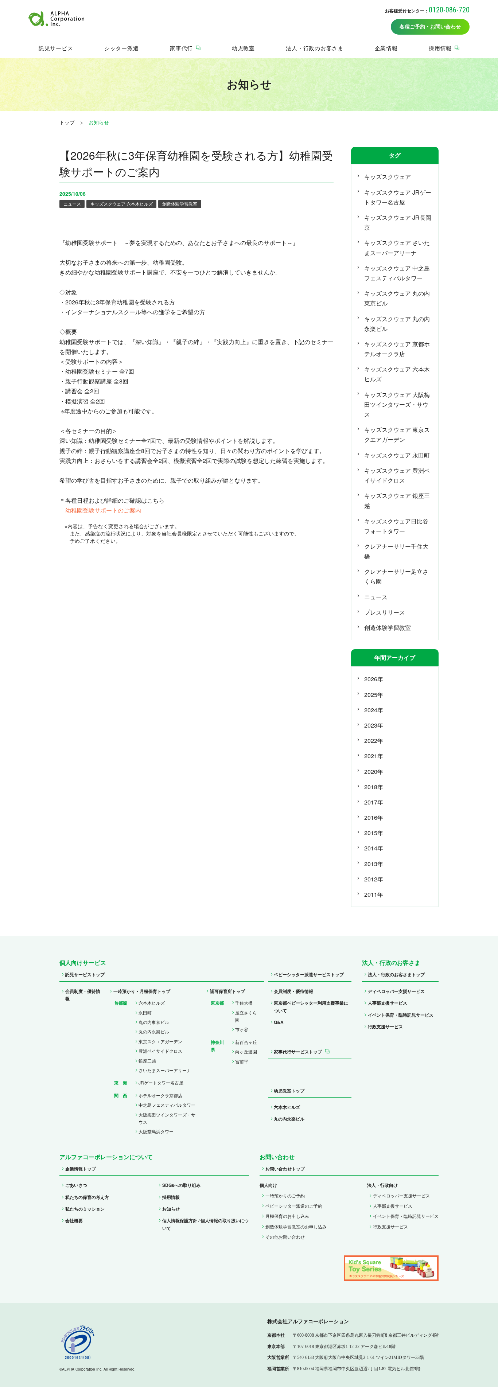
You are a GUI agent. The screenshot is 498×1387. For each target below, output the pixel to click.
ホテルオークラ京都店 (160, 1095)
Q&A (279, 1022)
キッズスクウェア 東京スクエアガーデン (397, 434)
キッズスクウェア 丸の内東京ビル (397, 298)
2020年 (373, 771)
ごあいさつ (76, 1185)
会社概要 (74, 1220)
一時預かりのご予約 (285, 1195)
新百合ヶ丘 (246, 1042)
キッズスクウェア (387, 176)
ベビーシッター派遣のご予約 (293, 1206)
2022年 (373, 740)
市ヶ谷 (241, 1029)
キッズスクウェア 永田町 (397, 455)
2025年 (373, 694)
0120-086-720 (449, 9)
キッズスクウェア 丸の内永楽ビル (397, 324)
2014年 (373, 848)
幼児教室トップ (289, 1090)
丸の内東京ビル (154, 1022)
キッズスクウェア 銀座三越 (397, 500)
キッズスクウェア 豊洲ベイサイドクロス (397, 475)
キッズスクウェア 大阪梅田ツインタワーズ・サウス (397, 404)
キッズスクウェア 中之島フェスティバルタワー (397, 273)
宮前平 (241, 1061)
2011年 (373, 894)
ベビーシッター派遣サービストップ (309, 974)
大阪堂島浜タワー (156, 1131)
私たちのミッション (85, 1208)
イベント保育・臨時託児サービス (400, 1015)
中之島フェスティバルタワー (167, 1105)
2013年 (373, 864)
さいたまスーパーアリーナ (165, 1070)
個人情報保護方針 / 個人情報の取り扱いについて (205, 1224)
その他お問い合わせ (285, 1237)
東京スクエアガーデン (160, 1041)
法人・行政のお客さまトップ (396, 974)
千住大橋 (244, 1003)
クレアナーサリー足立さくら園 (396, 576)
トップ (67, 122)
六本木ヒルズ (152, 1003)
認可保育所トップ (227, 991)
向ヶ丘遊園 (246, 1051)
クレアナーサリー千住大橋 (396, 551)
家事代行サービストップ (298, 1051)
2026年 (373, 679)
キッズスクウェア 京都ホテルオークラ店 (397, 349)
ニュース (72, 203)
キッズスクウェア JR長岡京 (397, 222)
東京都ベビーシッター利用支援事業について (311, 1006)
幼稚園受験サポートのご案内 (103, 510)
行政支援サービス (385, 1026)
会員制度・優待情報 (82, 995)
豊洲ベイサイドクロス (160, 1051)
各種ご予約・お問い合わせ (430, 27)
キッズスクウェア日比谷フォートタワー (396, 526)
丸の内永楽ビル (154, 1031)
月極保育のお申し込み (287, 1216)
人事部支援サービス (387, 1003)
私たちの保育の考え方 (87, 1197)
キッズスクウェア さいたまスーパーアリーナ (397, 247)
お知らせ (171, 1208)
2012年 (373, 879)
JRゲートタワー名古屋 (161, 1082)
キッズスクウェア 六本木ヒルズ (121, 203)
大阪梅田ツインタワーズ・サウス (167, 1118)
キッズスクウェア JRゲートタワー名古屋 (397, 197)
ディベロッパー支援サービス (396, 991)
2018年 (373, 787)
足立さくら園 (246, 1016)
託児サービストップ (85, 974)
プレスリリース (384, 612)
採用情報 (171, 1197)
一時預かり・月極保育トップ (141, 991)
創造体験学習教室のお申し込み (296, 1226)
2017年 (373, 802)
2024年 (373, 710)
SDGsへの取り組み (181, 1185)
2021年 (373, 756)
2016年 (373, 817)
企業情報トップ (80, 1168)
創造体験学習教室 (179, 203)
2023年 (373, 725)
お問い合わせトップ (285, 1168)
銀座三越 (147, 1060)
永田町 (145, 1012)
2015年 (373, 833)
